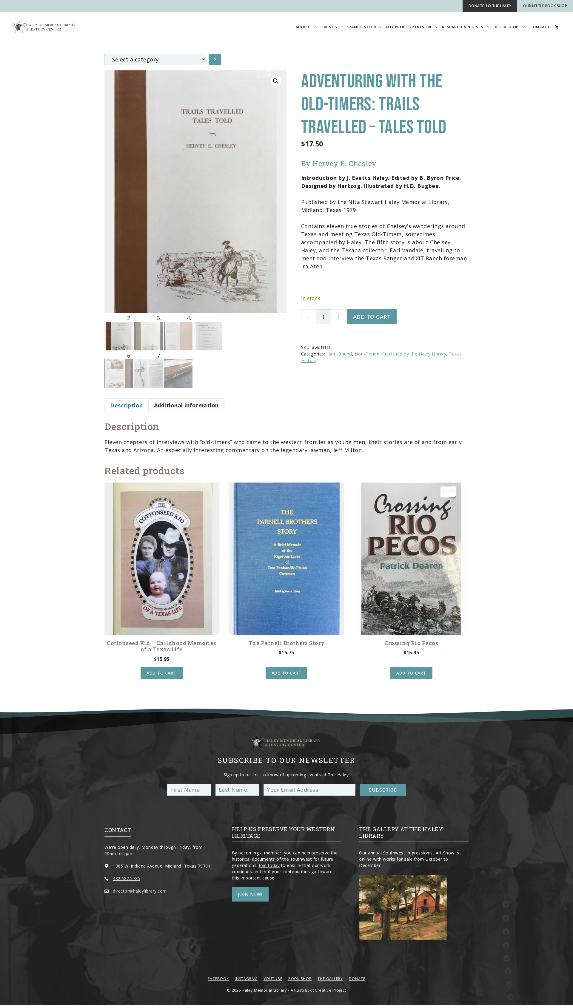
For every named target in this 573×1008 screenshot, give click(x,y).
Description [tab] (126, 405)
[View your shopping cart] (556, 27)
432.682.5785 (126, 878)
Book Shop (507, 27)
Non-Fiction (367, 354)
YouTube (273, 978)
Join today (269, 865)
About (302, 27)
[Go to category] (215, 59)
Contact (540, 27)
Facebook (218, 978)
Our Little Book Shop (545, 5)
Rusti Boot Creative (313, 990)
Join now (250, 894)
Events (329, 27)
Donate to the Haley (490, 5)
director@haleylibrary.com (140, 891)
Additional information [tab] (186, 405)
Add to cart (372, 316)
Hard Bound (339, 354)
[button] (275, 81)
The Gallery (330, 978)
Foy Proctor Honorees (411, 27)
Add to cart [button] (162, 673)
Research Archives (462, 27)
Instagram (246, 978)
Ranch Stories (365, 27)
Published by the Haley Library (414, 354)
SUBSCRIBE (383, 790)
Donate (357, 978)
